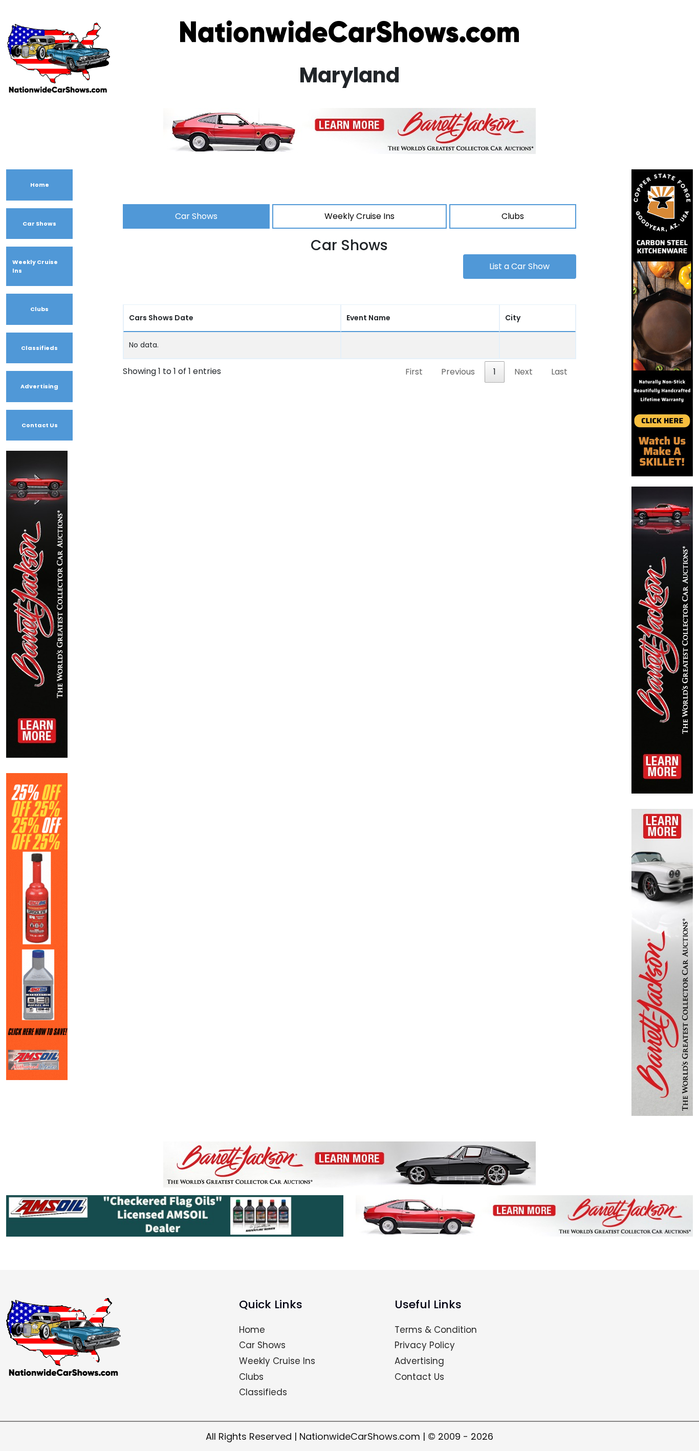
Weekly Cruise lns (35, 266)
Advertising (39, 386)
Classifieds (39, 348)
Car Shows (39, 223)
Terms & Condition (436, 1330)
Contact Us (39, 425)
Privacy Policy (425, 1345)
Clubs (39, 309)
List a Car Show (519, 266)
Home (39, 185)
